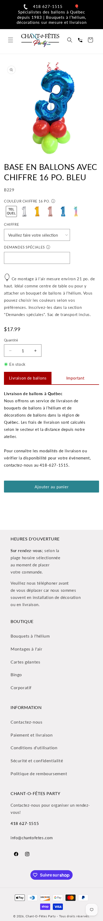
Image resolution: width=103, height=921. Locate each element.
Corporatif (21, 687)
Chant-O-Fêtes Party (41, 916)
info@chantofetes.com (32, 837)
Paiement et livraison (32, 734)
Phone (80, 40)
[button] (10, 40)
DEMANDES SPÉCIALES (24, 247)
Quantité (11, 340)
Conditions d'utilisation (34, 747)
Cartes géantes (25, 661)
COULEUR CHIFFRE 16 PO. (27, 201)
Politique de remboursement (39, 773)
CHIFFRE (11, 224)
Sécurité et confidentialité (37, 760)
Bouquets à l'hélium (30, 635)
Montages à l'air (27, 648)
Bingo (16, 674)
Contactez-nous (26, 721)
